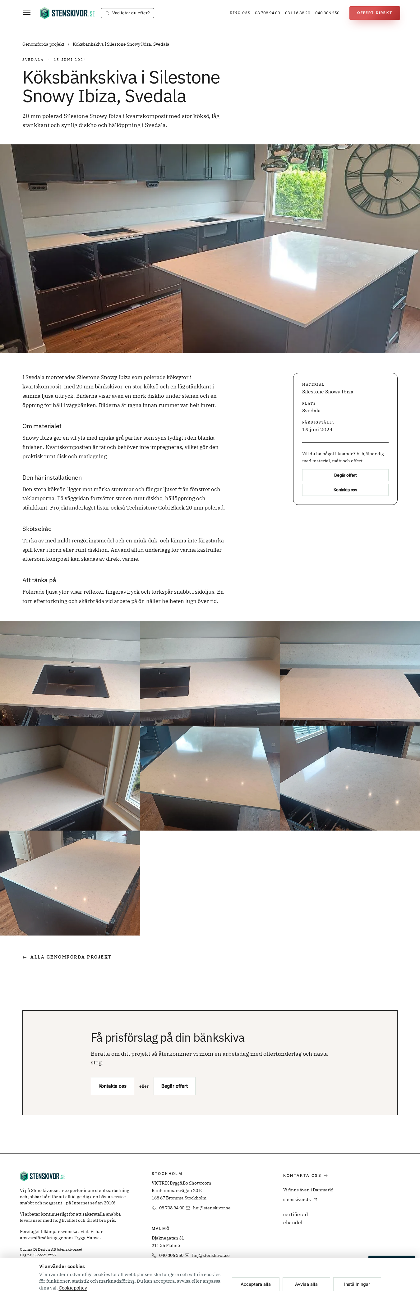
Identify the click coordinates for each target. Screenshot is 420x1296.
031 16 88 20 (297, 13)
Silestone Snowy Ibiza (327, 392)
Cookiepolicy (73, 1288)
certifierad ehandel (295, 1218)
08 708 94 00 (267, 13)
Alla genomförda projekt (67, 957)
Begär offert (345, 475)
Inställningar (357, 1284)
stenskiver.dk (297, 1199)
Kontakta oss (345, 489)
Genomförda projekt (43, 44)
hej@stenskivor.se (212, 1208)
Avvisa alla (306, 1284)
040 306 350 (327, 13)
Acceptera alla (256, 1284)
